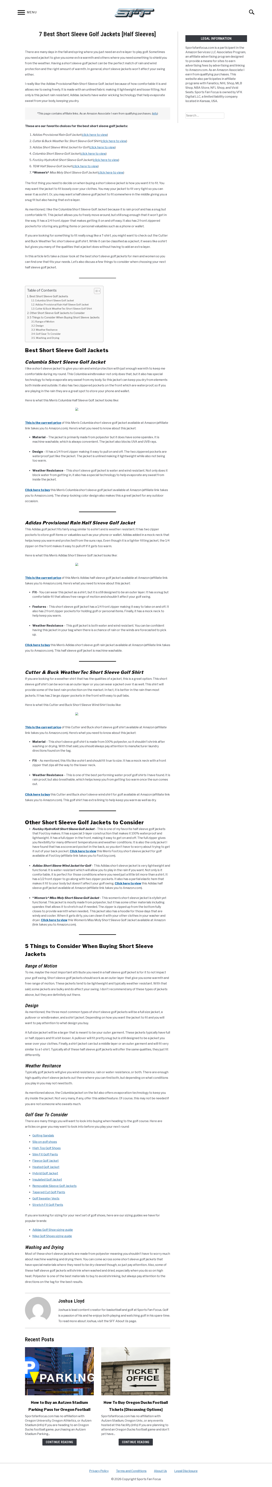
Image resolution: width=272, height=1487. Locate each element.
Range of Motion (44, 321)
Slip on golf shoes (44, 1142)
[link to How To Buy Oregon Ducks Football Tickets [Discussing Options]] (135, 1371)
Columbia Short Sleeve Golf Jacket (54, 300)
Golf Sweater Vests (45, 1198)
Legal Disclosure (186, 1471)
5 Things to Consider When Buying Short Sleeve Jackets (65, 317)
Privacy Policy (99, 1471)
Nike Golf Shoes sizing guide (52, 1236)
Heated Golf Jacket (45, 1167)
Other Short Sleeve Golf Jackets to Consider (57, 313)
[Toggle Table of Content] (95, 291)
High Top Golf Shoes (46, 1148)
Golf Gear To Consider (48, 333)
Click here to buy (37, 490)
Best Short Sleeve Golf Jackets (48, 296)
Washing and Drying (47, 337)
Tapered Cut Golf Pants (48, 1192)
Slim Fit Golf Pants (45, 1154)
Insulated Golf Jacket (47, 1179)
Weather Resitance (46, 329)
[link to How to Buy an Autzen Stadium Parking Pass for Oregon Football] (59, 1371)
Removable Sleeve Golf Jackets (54, 1186)
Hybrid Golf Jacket (45, 1173)
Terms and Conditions (131, 1471)
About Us (160, 1471)
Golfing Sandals (43, 1135)
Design (40, 325)
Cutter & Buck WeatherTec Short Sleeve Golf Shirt (63, 308)
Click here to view (83, 851)
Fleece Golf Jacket (45, 1160)
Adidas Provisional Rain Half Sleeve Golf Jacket (62, 304)
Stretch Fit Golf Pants (47, 1205)
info (155, 113)
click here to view (94, 135)
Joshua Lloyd (71, 1301)
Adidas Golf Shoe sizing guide (52, 1230)
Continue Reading (59, 1442)
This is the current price (43, 423)
